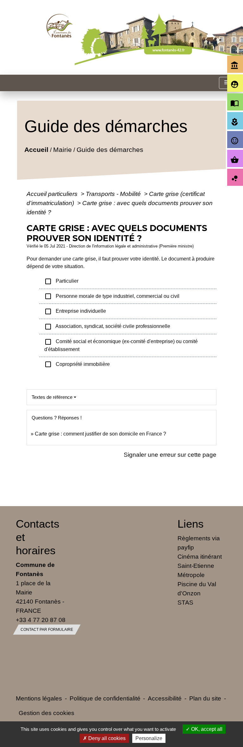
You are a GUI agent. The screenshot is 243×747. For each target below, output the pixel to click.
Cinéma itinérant (200, 556)
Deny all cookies (106, 738)
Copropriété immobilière (77, 364)
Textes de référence (52, 397)
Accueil (36, 149)
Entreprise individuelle (75, 311)
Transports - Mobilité (114, 193)
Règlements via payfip (199, 543)
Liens (191, 524)
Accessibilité (165, 698)
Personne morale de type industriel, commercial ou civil (111, 296)
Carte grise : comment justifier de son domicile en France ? (100, 433)
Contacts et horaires (37, 537)
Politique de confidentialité (105, 698)
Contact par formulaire (47, 629)
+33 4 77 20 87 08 (40, 619)
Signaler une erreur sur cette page (170, 454)
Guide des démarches (109, 149)
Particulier (61, 281)
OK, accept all (206, 729)
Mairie (62, 149)
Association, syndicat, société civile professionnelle (107, 326)
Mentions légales (39, 698)
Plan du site (205, 698)
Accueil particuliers (53, 193)
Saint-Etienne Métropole (196, 570)
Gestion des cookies (46, 712)
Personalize (148, 738)
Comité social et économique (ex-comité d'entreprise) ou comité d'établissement (121, 345)
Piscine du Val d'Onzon (197, 589)
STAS (185, 602)
